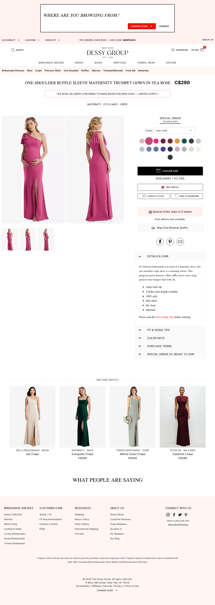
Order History (82, 524)
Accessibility (83, 586)
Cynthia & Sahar (13, 529)
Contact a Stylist (48, 524)
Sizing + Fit (45, 514)
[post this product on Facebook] (160, 241)
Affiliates (96, 586)
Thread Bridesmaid (14, 543)
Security (107, 586)
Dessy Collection (13, 514)
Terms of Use (131, 586)
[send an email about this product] (180, 241)
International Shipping (86, 529)
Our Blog (114, 538)
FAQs (42, 529)
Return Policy (82, 519)
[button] (33, 169)
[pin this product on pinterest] (170, 241)
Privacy (118, 586)
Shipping (79, 514)
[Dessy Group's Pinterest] (187, 514)
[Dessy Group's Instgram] (169, 514)
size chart (163, 178)
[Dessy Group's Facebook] (175, 514)
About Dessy (117, 514)
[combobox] (172, 130)
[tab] (170, 119)
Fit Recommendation (50, 519)
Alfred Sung (10, 524)
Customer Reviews (120, 519)
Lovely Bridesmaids (14, 533)
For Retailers (117, 533)
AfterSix (8, 519)
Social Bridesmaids (14, 538)
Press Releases (118, 524)
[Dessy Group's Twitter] (181, 514)
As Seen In (116, 529)
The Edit (79, 533)
